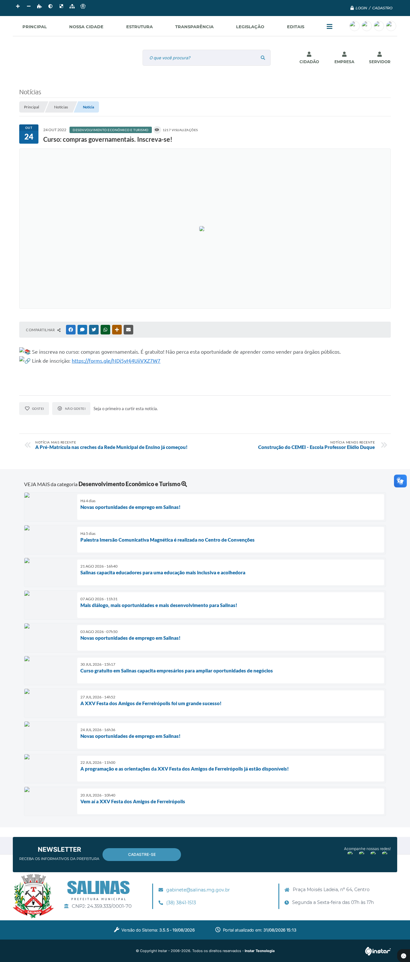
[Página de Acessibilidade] (83, 6)
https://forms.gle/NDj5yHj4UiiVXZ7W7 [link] (116, 361)
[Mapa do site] (72, 6)
